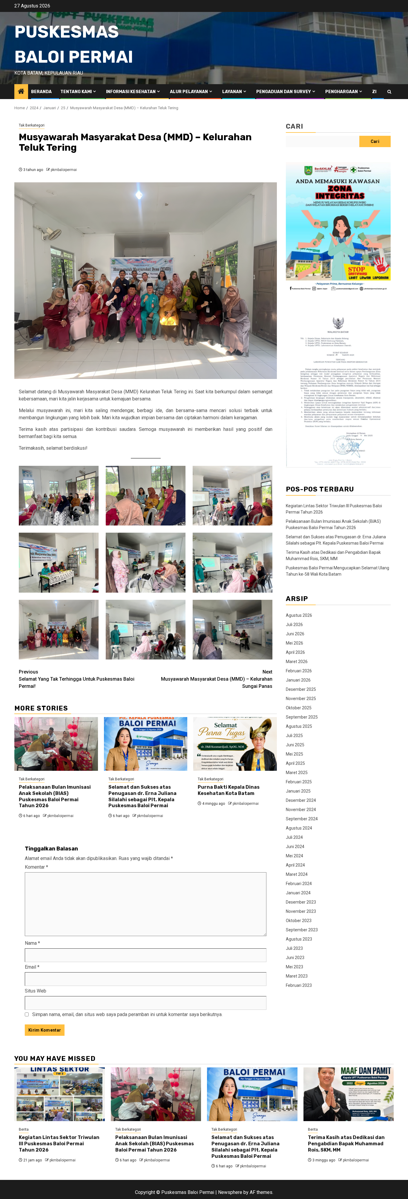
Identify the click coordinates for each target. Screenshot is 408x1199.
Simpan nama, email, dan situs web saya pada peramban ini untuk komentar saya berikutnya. (127, 1014)
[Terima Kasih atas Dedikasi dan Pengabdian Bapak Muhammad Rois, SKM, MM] (348, 1094)
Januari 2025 (298, 790)
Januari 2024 (298, 892)
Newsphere (230, 1192)
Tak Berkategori (32, 125)
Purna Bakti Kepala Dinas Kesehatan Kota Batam (229, 790)
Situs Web (35, 991)
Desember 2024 (301, 800)
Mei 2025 (294, 753)
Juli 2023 (294, 948)
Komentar (36, 867)
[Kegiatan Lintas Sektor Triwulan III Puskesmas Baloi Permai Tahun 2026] (59, 1094)
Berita (24, 1129)
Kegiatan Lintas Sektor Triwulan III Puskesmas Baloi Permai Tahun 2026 (59, 1144)
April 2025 (295, 763)
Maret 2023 (297, 975)
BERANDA (41, 91)
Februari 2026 (299, 670)
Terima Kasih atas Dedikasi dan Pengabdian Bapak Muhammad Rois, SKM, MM (346, 1144)
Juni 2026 (295, 633)
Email (32, 967)
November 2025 (301, 698)
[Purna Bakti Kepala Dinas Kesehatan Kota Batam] (235, 744)
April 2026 (295, 652)
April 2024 (295, 864)
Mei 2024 (294, 855)
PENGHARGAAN (341, 91)
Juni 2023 (295, 957)
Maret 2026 (297, 661)
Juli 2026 (294, 624)
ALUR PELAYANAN (189, 91)
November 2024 (301, 809)
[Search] (389, 92)
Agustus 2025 (299, 726)
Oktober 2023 (299, 920)
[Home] (21, 92)
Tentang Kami (76, 91)
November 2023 (301, 911)
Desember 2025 (301, 689)
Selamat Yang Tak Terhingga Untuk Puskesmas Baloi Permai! (76, 679)
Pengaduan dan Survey (283, 91)
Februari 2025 (299, 781)
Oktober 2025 (299, 707)
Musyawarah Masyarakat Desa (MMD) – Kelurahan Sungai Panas (216, 679)
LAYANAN (232, 91)
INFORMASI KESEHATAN (131, 91)
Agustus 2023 (299, 938)
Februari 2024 (299, 883)
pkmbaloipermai (64, 170)
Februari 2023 (299, 985)
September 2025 (302, 716)
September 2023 (302, 929)
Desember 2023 (301, 901)
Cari (294, 126)
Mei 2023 (294, 966)
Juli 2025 (294, 735)
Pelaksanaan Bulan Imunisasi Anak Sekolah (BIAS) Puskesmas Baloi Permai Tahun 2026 (55, 796)
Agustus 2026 (299, 615)
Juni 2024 (295, 846)
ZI (374, 91)
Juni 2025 (295, 744)
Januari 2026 (298, 679)
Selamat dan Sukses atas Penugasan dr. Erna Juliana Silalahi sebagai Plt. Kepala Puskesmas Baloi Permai (142, 796)
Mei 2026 (294, 642)
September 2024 (302, 818)
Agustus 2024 (299, 827)
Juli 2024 (294, 837)
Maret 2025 (297, 772)
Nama (32, 943)
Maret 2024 (297, 874)
